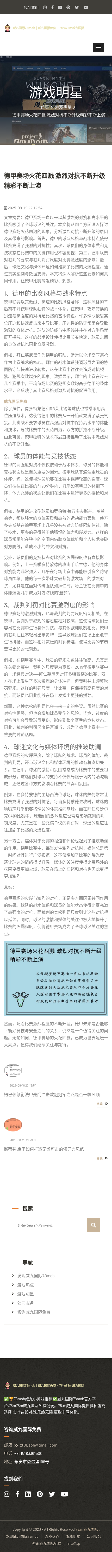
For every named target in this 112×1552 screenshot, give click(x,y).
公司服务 (25, 1303)
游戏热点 (25, 1285)
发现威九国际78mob (35, 1276)
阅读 (100, 1104)
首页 (45, 107)
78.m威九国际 (87, 1529)
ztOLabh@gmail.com (38, 1444)
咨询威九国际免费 (34, 1312)
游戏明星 (63, 107)
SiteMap (73, 1543)
